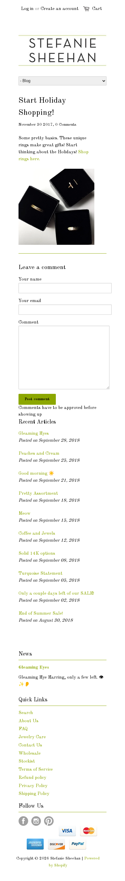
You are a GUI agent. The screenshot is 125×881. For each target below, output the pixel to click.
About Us (29, 721)
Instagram (36, 821)
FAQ (23, 729)
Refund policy (32, 778)
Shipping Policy (34, 794)
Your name (30, 279)
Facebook (23, 821)
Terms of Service (36, 769)
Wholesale (30, 753)
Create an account (60, 9)
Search (26, 713)
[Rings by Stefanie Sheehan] (56, 243)
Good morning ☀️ (36, 473)
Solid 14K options (37, 553)
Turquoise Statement (40, 573)
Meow (25, 513)
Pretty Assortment (38, 493)
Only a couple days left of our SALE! (56, 593)
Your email (30, 301)
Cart (97, 9)
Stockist (27, 761)
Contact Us (30, 745)
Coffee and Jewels (37, 533)
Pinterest (49, 821)
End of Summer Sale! (41, 613)
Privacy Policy (33, 786)
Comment (29, 322)
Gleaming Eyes (34, 433)
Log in (27, 9)
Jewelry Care (32, 737)
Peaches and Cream (39, 453)
